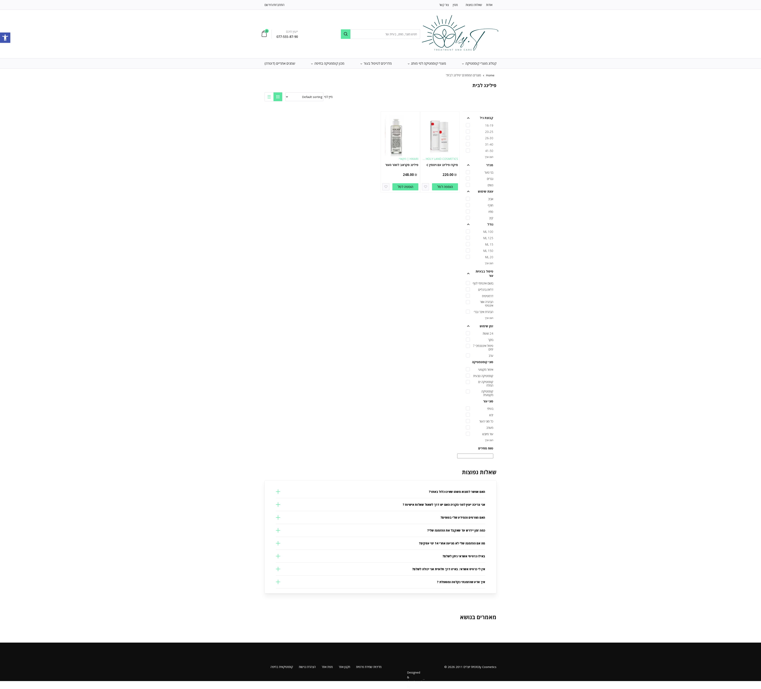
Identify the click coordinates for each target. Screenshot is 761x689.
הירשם (268, 5)
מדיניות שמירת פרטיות (368, 667)
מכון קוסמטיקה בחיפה (329, 63)
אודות (489, 5)
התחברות (278, 5)
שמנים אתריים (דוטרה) (280, 63)
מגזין (455, 5)
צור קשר (444, 5)
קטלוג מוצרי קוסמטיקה (480, 63)
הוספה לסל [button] (445, 186)
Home (490, 75)
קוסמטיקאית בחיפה (282, 667)
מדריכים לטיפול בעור (378, 63)
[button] (5, 38)
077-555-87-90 (287, 37)
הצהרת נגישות (307, 667)
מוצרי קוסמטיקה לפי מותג (428, 63)
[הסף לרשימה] (425, 186)
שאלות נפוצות (474, 5)
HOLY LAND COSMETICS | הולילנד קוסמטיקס (440, 161)
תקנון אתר (344, 667)
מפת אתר (327, 667)
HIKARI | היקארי (408, 159)
